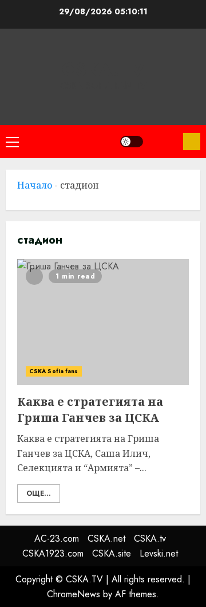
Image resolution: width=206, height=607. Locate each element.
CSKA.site (111, 553)
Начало (34, 185)
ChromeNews (73, 594)
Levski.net (159, 553)
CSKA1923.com (53, 553)
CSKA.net (106, 538)
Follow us (191, 141)
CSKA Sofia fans (53, 371)
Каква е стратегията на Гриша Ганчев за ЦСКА (103, 322)
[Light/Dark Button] (131, 141)
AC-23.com (56, 538)
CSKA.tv (150, 538)
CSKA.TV (103, 69)
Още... (38, 493)
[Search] (163, 141)
